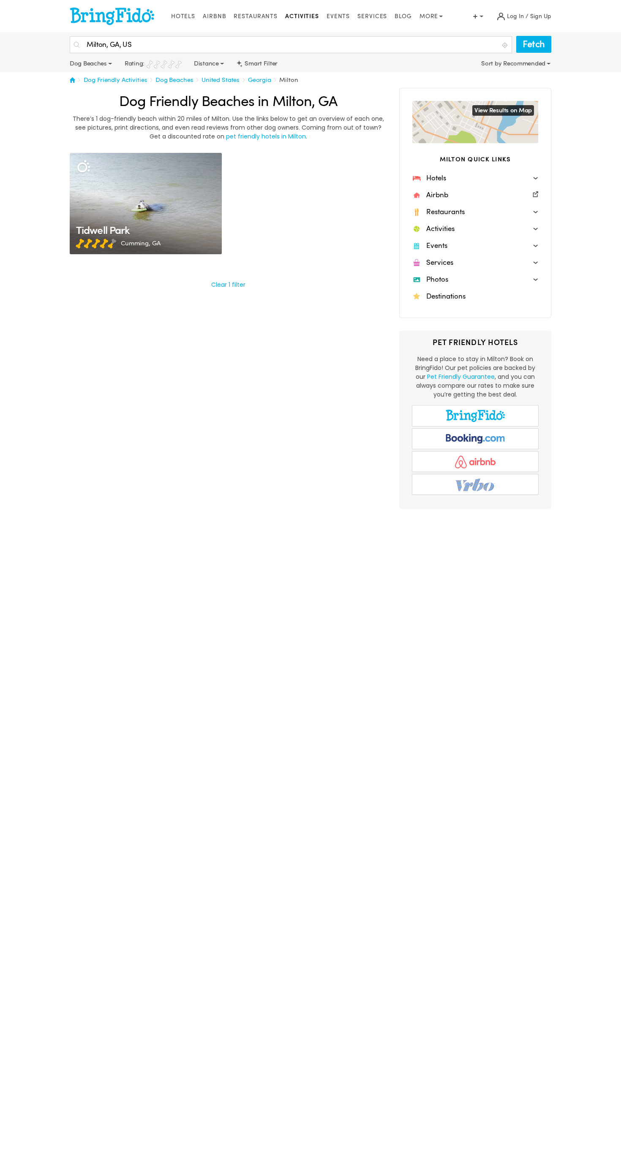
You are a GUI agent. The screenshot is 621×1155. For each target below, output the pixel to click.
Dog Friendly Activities (115, 80)
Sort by (492, 63)
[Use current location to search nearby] (505, 45)
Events (338, 16)
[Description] (83, 166)
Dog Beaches (174, 80)
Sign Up (540, 16)
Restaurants (256, 16)
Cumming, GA (140, 243)
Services (372, 16)
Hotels (183, 16)
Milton (288, 80)
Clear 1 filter (228, 284)
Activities (302, 16)
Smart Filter (260, 63)
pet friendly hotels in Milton (266, 136)
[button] (475, 178)
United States (221, 80)
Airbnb (214, 16)
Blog (403, 16)
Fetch (534, 44)
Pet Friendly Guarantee (461, 376)
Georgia (259, 80)
